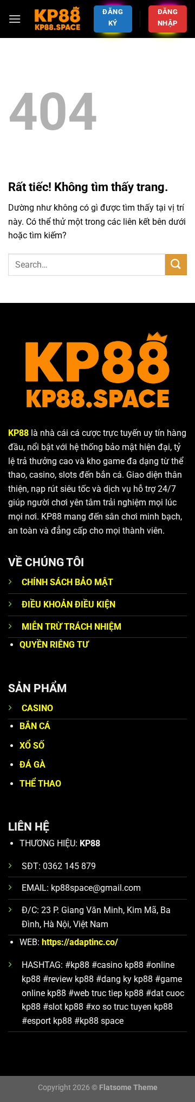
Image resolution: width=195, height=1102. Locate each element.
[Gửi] (176, 264)
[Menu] (14, 18)
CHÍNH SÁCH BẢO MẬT (67, 582)
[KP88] (57, 19)
